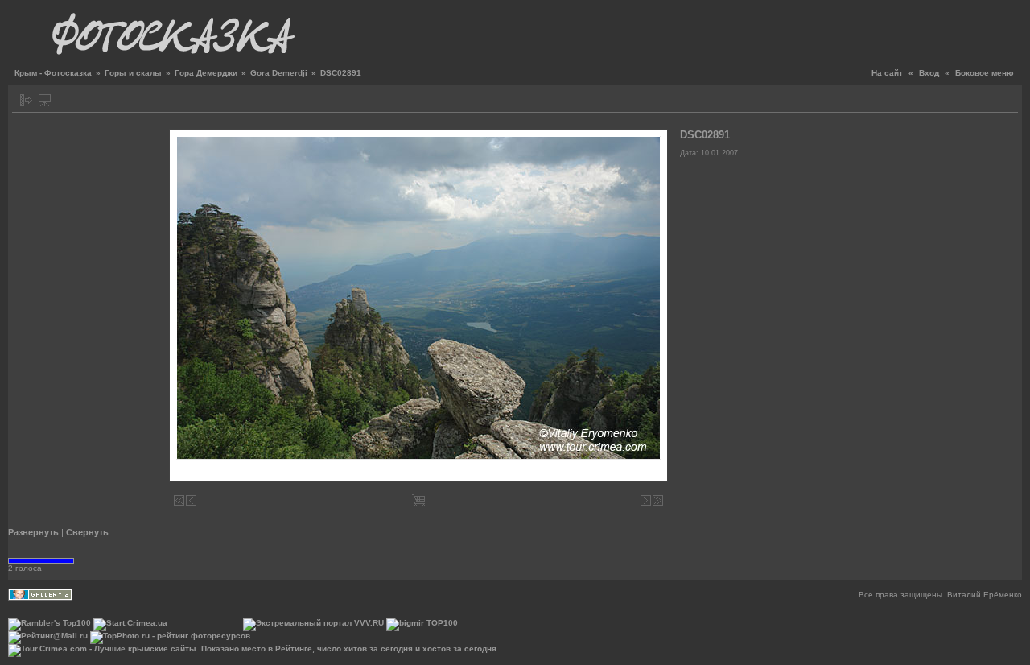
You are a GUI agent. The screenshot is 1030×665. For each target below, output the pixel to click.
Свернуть (87, 532)
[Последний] (658, 500)
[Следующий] (646, 500)
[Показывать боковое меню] (26, 100)
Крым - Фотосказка (53, 72)
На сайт (887, 72)
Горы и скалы (133, 72)
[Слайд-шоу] (45, 100)
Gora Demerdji (278, 72)
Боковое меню (984, 72)
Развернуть (33, 532)
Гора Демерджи (206, 72)
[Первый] (179, 500)
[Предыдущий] (191, 500)
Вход (929, 72)
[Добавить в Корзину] (418, 500)
